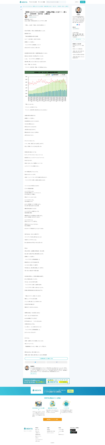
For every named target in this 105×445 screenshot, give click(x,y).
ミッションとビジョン (39, 439)
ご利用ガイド (37, 432)
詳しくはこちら (33, 373)
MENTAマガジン (61, 434)
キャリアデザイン (76, 28)
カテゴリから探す (34, 1)
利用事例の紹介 (37, 434)
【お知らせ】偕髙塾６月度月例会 (78, 54)
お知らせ (36, 437)
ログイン (77, 1)
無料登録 (82, 1)
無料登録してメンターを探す (52, 419)
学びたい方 (37, 431)
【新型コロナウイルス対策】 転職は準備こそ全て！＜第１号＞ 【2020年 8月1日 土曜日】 (50, 6)
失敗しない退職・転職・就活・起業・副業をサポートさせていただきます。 (78, 35)
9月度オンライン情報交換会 (77, 48)
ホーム (24, 6)
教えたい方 (37, 429)
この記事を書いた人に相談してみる (46, 358)
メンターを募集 (42, 1)
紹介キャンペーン (38, 436)
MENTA (53, 442)
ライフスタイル (29, 6)
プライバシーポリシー (50, 432)
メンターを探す (61, 429)
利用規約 (48, 429)
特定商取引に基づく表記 (51, 431)
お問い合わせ (37, 441)
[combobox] (56, 2)
